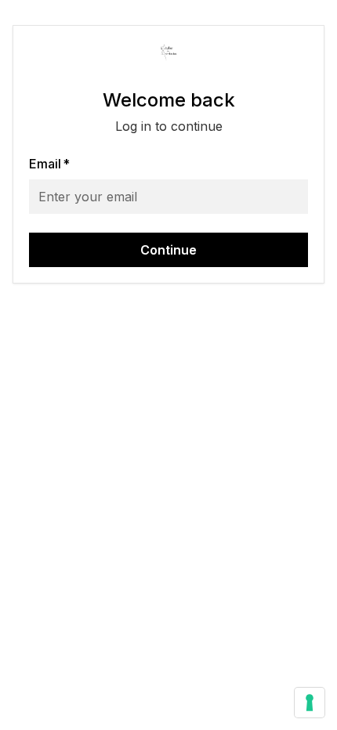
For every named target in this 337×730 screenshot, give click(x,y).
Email (49, 164)
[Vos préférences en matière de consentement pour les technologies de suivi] (309, 702)
